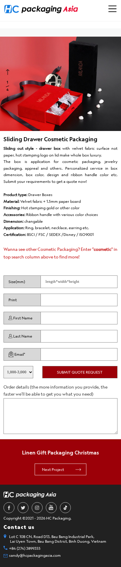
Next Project (53, 469)
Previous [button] (8, 71)
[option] (60, 84)
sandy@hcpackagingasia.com (35, 555)
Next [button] (8, 98)
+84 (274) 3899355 (25, 548)
